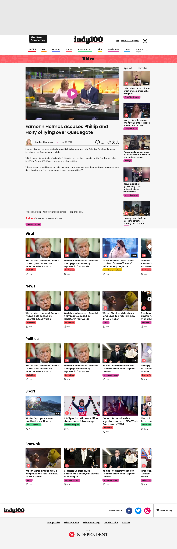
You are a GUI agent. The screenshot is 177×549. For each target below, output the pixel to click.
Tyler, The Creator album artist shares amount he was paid (136, 91)
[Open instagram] (147, 511)
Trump (69, 49)
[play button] (72, 93)
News (44, 49)
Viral (100, 49)
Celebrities (113, 49)
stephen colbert (149, 322)
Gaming (56, 49)
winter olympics (33, 425)
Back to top (166, 510)
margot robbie (131, 129)
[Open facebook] (129, 511)
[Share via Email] (117, 142)
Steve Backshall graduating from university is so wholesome (132, 187)
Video (127, 49)
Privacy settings (91, 522)
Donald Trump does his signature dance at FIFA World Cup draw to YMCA (120, 421)
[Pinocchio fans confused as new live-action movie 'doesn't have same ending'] (136, 142)
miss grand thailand (112, 270)
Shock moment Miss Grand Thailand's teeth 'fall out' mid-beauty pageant (118, 263)
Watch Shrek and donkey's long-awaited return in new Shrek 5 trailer (118, 316)
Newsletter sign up (130, 40)
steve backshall (131, 195)
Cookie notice (111, 522)
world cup (146, 425)
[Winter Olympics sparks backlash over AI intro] (43, 406)
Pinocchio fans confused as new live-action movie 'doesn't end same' (136, 155)
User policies (53, 522)
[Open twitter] (138, 511)
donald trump (148, 375)
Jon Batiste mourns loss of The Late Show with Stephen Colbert (118, 368)
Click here (30, 218)
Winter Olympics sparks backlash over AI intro (39, 420)
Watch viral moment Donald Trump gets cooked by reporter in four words (42, 263)
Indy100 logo (88, 40)
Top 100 (32, 49)
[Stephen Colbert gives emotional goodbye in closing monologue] (82, 458)
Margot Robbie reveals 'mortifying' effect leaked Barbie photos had (136, 123)
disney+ (128, 161)
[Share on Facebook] (109, 142)
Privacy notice (71, 522)
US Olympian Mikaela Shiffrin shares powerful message (81, 420)
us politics (31, 270)
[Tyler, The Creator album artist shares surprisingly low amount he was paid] (136, 78)
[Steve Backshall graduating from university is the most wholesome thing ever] (136, 174)
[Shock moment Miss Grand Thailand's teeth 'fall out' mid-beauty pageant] (120, 248)
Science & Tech (85, 49)
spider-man (147, 480)
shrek (106, 322)
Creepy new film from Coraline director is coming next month (134, 221)
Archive (126, 522)
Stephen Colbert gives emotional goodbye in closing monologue (81, 473)
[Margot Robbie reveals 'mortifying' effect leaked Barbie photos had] (136, 110)
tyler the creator (132, 97)
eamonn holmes (33, 224)
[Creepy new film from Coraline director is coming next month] (136, 208)
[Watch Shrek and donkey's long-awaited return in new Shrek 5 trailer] (120, 301)
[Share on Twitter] (113, 142)
